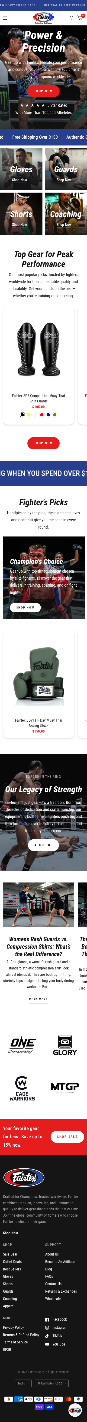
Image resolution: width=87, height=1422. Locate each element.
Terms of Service (15, 1342)
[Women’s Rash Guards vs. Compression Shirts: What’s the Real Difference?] (38, 904)
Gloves (8, 1276)
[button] (43, 91)
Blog (48, 1269)
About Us (52, 1254)
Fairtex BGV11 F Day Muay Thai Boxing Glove (38, 723)
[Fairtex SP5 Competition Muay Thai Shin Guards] (38, 349)
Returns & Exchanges (61, 1291)
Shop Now (19, 180)
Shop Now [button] (10, 1233)
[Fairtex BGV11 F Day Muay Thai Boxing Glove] (38, 673)
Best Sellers (12, 1269)
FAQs (49, 1276)
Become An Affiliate (60, 1261)
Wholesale (53, 1299)
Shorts (8, 1284)
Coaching (10, 1299)
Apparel (9, 1306)
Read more (38, 999)
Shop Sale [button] (67, 1136)
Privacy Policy (13, 1327)
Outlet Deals (12, 1261)
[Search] (72, 18)
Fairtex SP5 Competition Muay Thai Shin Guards (38, 399)
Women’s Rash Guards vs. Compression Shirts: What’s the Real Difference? (38, 947)
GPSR (7, 1349)
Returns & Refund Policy (21, 1335)
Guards (8, 1291)
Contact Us (53, 1284)
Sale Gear (10, 1254)
